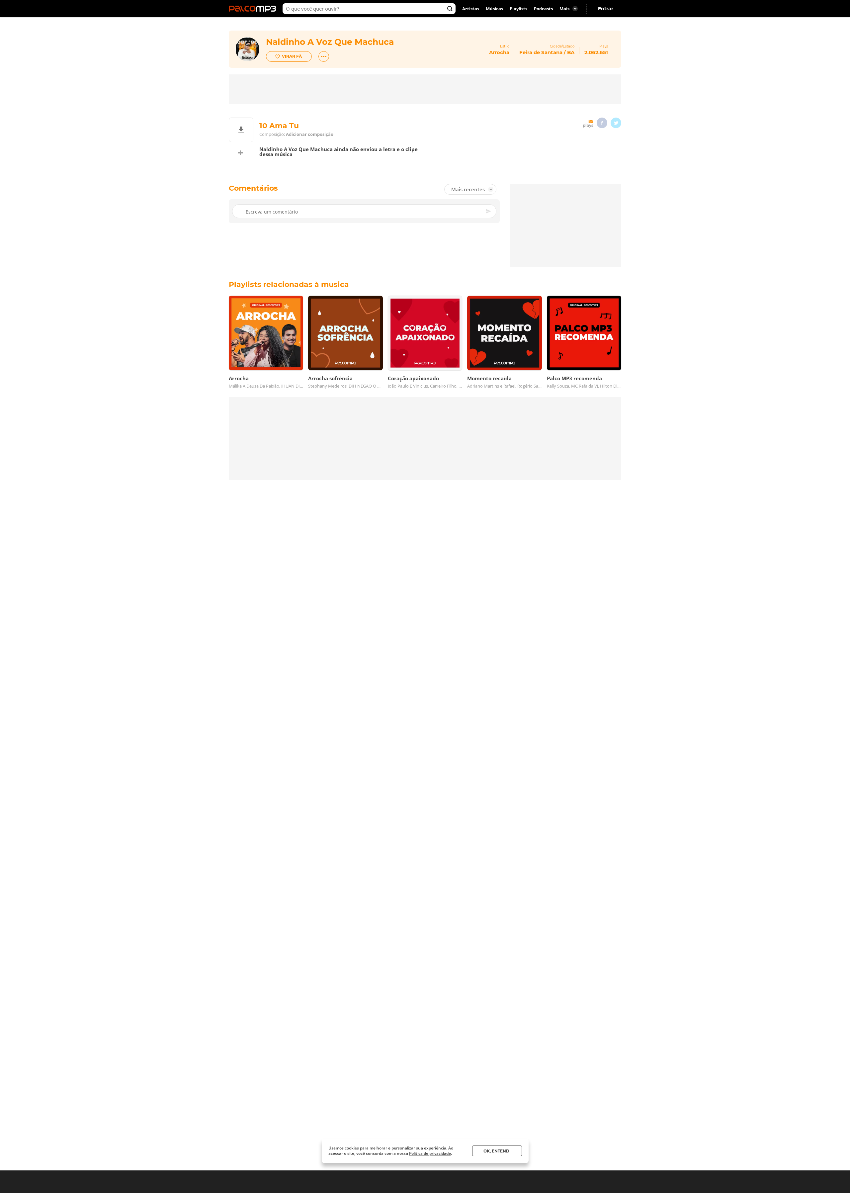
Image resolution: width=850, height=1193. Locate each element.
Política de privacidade (430, 1153)
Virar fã (292, 56)
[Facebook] (602, 123)
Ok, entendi (497, 1150)
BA (570, 52)
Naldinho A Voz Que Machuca (330, 42)
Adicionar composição (309, 134)
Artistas (470, 9)
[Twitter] (616, 123)
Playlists (518, 9)
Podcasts (543, 9)
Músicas (494, 9)
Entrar (605, 9)
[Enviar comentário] (489, 211)
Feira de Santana (540, 52)
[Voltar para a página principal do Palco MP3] (254, 9)
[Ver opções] (323, 56)
